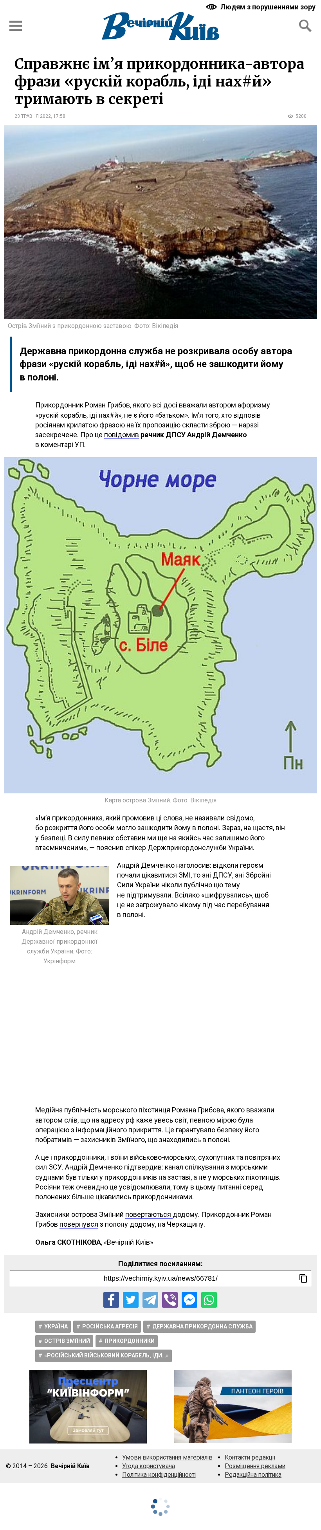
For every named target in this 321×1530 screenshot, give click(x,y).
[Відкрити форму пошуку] (305, 26)
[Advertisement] (160, 1034)
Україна (56, 1326)
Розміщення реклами (255, 1466)
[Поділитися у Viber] (170, 1300)
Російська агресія (110, 1326)
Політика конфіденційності (159, 1474)
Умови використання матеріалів (167, 1457)
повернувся (79, 1224)
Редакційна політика (253, 1474)
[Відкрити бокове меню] (15, 26)
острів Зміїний (67, 1341)
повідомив (121, 435)
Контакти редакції (250, 1457)
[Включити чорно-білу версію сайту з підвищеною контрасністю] (261, 7)
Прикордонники (130, 1341)
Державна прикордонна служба (202, 1326)
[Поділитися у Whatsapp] (209, 1300)
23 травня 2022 (32, 116)
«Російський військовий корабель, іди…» (106, 1355)
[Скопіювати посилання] (303, 1278)
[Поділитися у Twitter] (131, 1300)
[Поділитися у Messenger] (189, 1300)
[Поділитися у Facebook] (111, 1300)
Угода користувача (148, 1466)
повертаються (149, 1214)
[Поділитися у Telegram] (150, 1300)
